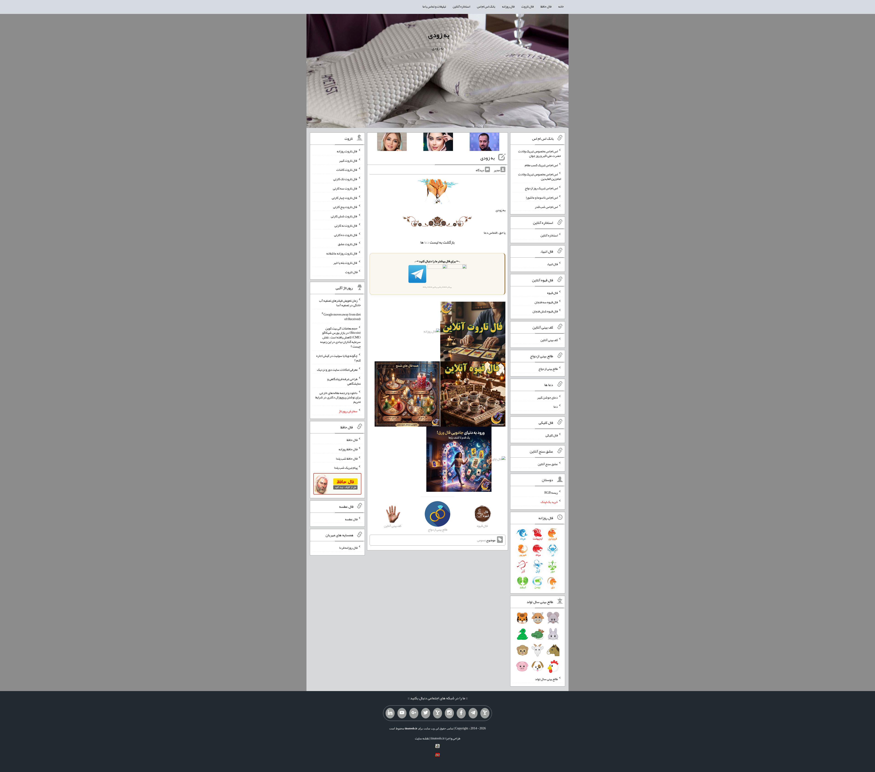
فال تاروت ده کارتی (346, 234)
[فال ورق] (459, 460)
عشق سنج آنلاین (548, 464)
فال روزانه (508, 6)
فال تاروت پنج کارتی (345, 207)
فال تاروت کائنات (347, 169)
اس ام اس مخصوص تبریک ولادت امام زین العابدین (539, 176)
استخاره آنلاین (461, 6)
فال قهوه (552, 293)
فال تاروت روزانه (347, 151)
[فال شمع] (407, 395)
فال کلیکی (552, 435)
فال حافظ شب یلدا (347, 458)
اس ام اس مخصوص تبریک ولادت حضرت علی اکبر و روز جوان (539, 153)
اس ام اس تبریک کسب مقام (541, 165)
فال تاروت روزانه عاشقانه (342, 253)
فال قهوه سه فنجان (546, 302)
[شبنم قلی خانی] (392, 143)
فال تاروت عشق (348, 244)
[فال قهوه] (472, 395)
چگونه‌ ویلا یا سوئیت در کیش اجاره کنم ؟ (338, 357)
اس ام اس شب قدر (546, 206)
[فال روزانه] (432, 332)
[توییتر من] (425, 713)
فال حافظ (545, 6)
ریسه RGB (551, 492)
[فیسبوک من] (461, 713)
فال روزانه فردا (348, 547)
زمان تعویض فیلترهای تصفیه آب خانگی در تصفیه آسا (340, 302)
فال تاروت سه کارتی (345, 188)
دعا (426, 242)
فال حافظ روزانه (348, 449)
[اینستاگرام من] (449, 713)
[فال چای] (498, 460)
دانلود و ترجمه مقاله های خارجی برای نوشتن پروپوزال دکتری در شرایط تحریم (338, 397)
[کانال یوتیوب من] (402, 713)
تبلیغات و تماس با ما (434, 6)
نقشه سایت (422, 738)
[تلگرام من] (473, 713)
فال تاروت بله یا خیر (345, 262)
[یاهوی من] (484, 713)
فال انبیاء (552, 264)
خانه (561, 6)
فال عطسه (351, 519)
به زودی (438, 35)
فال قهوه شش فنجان (545, 311)
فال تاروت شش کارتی (344, 216)
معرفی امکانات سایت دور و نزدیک (337, 369)
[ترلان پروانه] (438, 143)
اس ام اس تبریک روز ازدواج (541, 188)
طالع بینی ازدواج (548, 368)
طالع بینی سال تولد (546, 679)
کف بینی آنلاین (549, 340)
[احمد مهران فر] (484, 143)
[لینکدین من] (390, 713)
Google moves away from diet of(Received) (342, 316)
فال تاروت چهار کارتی (345, 197)
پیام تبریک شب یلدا (346, 467)
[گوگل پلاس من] (413, 713)
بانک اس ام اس (486, 6)
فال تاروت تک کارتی (345, 179)
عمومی (481, 540)
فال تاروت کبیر (348, 160)
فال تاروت (527, 6)
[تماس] (437, 713)
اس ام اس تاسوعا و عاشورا (542, 197)
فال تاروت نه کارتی (346, 225)
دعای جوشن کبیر (547, 397)
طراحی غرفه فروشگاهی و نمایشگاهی (344, 381)
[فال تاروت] (472, 332)
